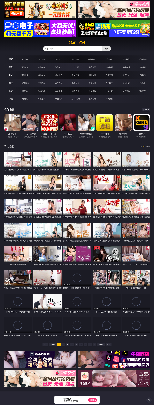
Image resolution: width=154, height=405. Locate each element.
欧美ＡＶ (58, 67)
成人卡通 (58, 75)
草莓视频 (58, 99)
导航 (10, 98)
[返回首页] (149, 400)
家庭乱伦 (41, 91)
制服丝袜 (92, 75)
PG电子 (25, 59)
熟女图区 (126, 83)
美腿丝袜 (92, 83)
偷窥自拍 (25, 83)
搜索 (106, 48)
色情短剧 (109, 99)
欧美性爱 (75, 75)
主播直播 (126, 67)
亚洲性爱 (25, 75)
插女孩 (25, 99)
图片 (10, 83)
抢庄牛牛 (143, 59)
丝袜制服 (109, 67)
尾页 (108, 344)
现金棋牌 (126, 59)
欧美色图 (58, 83)
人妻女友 (58, 91)
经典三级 (109, 75)
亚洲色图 (41, 83)
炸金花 (109, 59)
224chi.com (77, 43)
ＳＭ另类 (143, 67)
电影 (10, 75)
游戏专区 (75, 59)
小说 (10, 90)
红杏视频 (92, 99)
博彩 (10, 59)
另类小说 (109, 91)
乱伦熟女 (126, 75)
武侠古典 (75, 91)
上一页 (53, 344)
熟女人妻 (92, 67)
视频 (10, 67)
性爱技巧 (143, 91)
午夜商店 (41, 99)
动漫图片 (75, 83)
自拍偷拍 (41, 67)
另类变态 (143, 75)
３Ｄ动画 (75, 67)
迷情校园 (92, 91)
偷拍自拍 (41, 75)
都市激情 (25, 91)
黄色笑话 (126, 91)
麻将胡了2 (92, 59)
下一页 (101, 344)
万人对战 (58, 59)
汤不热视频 (75, 99)
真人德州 (41, 59)
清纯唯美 (109, 83)
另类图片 (143, 83)
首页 (45, 344)
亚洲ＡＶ (25, 67)
